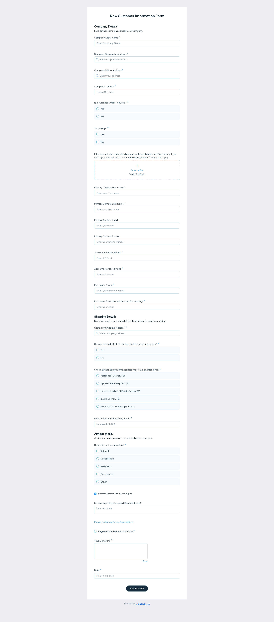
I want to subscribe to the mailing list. (115, 493)
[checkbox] (137, 109)
